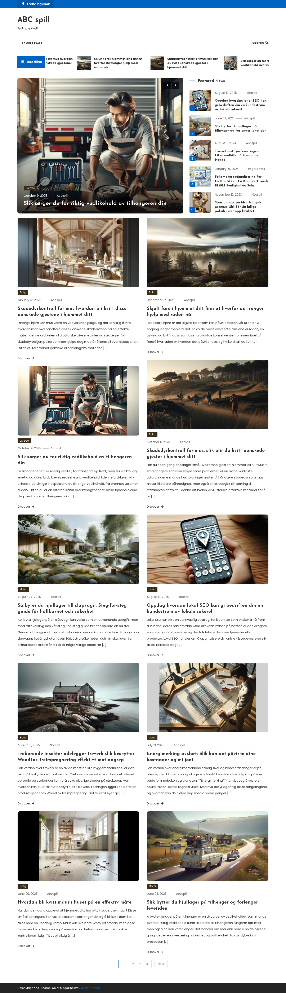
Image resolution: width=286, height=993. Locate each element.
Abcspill (62, 196)
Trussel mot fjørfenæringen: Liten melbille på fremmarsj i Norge (238, 156)
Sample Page (32, 43)
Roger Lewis (256, 169)
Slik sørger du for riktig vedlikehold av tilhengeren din (244, 63)
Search (258, 43)
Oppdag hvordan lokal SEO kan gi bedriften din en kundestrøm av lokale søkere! (241, 105)
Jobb (152, 589)
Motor (23, 589)
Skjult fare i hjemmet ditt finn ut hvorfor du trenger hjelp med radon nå (98, 63)
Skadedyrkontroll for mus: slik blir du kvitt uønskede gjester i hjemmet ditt (173, 63)
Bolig (23, 292)
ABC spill (33, 20)
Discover (24, 358)
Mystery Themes (89, 988)
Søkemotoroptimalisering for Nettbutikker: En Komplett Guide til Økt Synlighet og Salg (242, 181)
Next (161, 964)
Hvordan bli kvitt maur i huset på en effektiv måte (74, 902)
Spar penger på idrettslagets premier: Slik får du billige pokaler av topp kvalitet (238, 207)
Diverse (30, 188)
